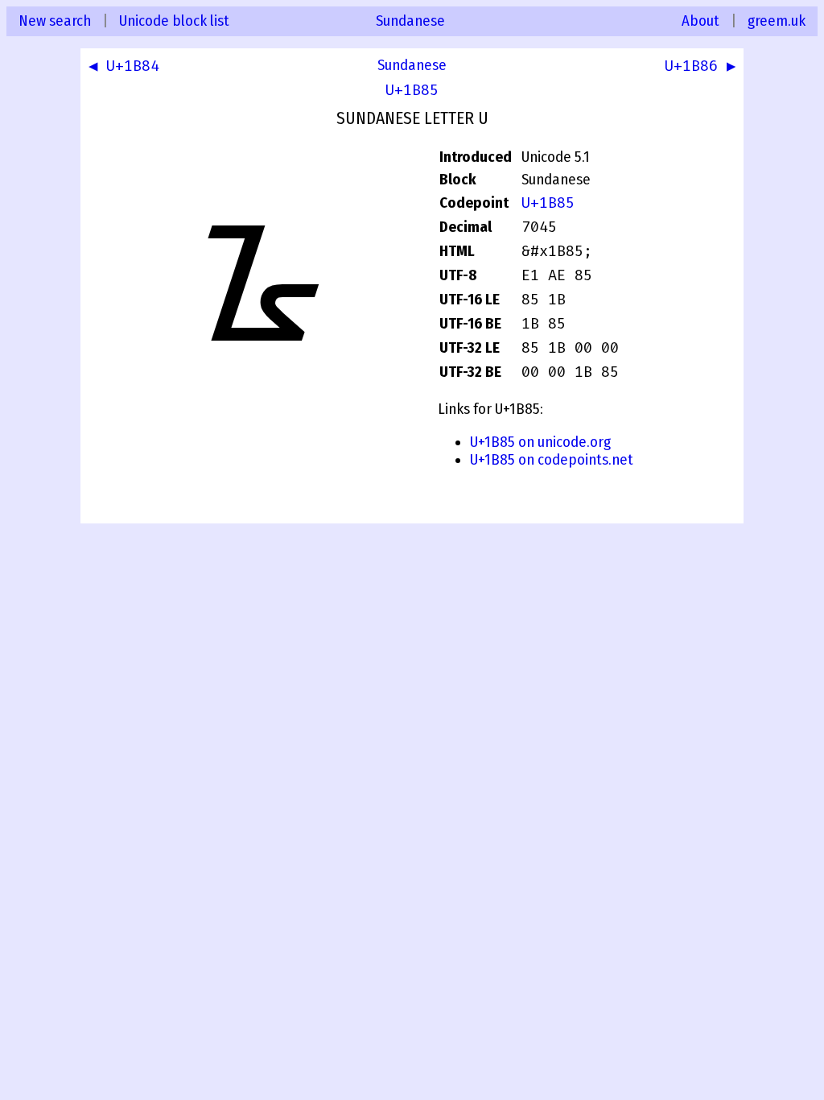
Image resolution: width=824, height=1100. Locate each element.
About (700, 21)
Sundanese (410, 21)
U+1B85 (412, 90)
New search (55, 21)
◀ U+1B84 (124, 66)
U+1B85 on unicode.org (540, 442)
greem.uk (776, 21)
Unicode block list (174, 21)
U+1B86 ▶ (700, 66)
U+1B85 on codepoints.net (551, 460)
